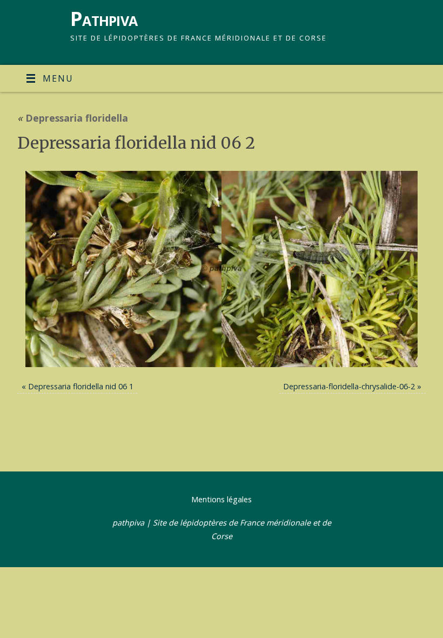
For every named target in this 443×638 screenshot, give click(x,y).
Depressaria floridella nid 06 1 (80, 386)
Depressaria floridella (72, 117)
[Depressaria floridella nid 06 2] (221, 269)
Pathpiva (103, 18)
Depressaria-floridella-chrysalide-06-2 (349, 386)
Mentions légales (221, 499)
